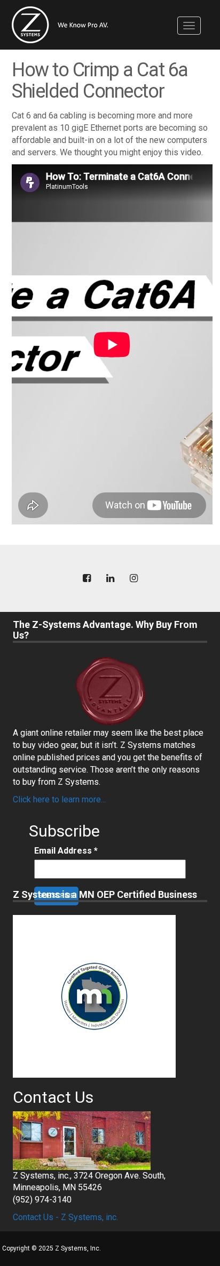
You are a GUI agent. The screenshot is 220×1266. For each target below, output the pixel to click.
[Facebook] (86, 579)
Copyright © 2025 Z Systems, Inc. (51, 1248)
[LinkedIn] (110, 579)
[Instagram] (133, 579)
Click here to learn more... (59, 799)
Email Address (66, 851)
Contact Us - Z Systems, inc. (65, 1217)
